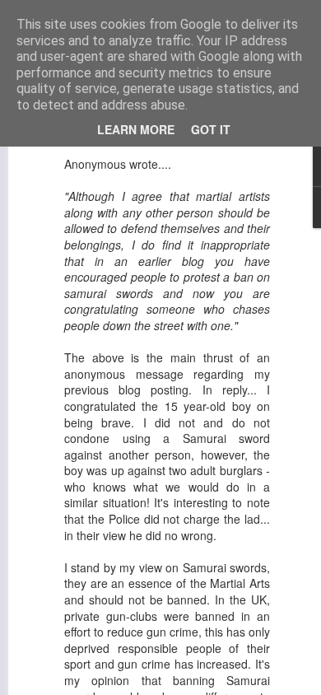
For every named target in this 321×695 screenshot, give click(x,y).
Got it (210, 129)
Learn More (135, 129)
